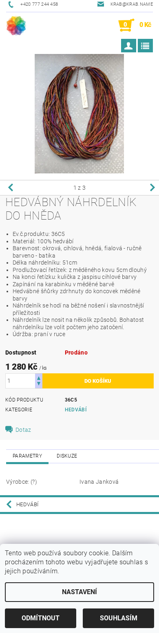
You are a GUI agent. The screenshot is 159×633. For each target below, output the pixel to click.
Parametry (27, 456)
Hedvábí (75, 410)
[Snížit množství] (38, 384)
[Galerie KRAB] (16, 25)
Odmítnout (41, 618)
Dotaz (23, 429)
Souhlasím (118, 618)
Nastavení (79, 592)
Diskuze (67, 456)
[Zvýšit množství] (38, 377)
